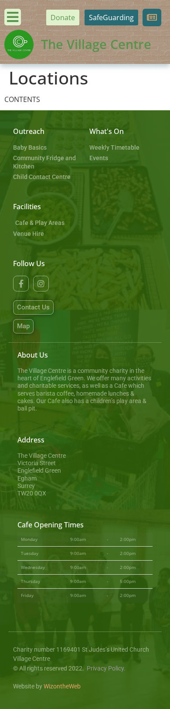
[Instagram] (41, 283)
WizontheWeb (62, 686)
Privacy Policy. (106, 668)
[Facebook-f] (21, 283)
